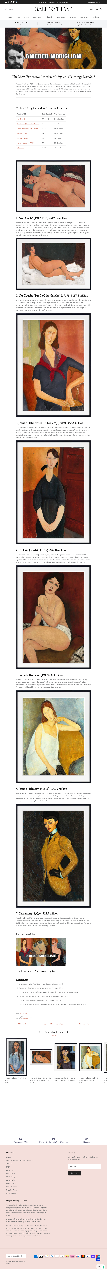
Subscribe (74, 1175)
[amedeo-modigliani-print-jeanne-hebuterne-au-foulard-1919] (53, 418)
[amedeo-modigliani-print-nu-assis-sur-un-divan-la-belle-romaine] (53, 670)
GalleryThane (14, 1263)
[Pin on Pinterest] (26, 1015)
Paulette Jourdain (22, 135)
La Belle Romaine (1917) (34, 677)
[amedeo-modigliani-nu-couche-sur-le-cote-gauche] (53, 291)
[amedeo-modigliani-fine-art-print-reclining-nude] (53, 213)
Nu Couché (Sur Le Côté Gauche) (28, 125)
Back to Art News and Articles (53, 1026)
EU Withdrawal (11, 1195)
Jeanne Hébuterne (30, 790)
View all (53, 1037)
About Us (73, 19)
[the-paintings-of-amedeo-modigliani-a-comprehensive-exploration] (41, 967)
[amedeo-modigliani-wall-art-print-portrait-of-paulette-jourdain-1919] (53, 545)
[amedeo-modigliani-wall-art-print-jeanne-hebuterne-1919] (53, 784)
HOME (10, 19)
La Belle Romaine (22, 140)
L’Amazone (20, 149)
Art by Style (48, 19)
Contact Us (9, 1172)
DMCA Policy (10, 1178)
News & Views (84, 19)
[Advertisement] (53, 1114)
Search (8, 1159)
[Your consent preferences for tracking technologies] (103, 1267)
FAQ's (8, 1169)
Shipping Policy (11, 1192)
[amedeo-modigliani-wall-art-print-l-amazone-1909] (53, 909)
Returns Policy (11, 1185)
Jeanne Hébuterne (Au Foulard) (27, 130)
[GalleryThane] (53, 11)
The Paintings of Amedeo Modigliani (36, 973)
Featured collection (53, 1033)
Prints (18, 19)
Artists (26, 19)
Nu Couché (21, 121)
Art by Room (37, 19)
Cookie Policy (10, 1182)
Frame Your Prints (12, 1188)
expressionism (24, 1020)
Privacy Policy (10, 1175)
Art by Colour (61, 19)
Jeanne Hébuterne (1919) (25, 145)
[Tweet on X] (21, 1015)
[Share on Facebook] (23, 1015)
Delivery (96, 19)
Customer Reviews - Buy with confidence (19, 1162)
